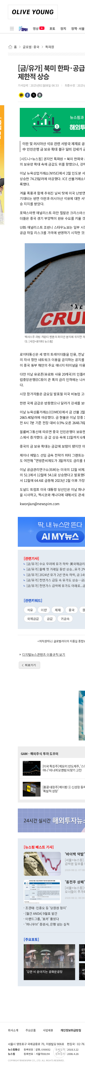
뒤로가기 (30, 665)
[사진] (42, 863)
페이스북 (27, 95)
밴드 (39, 95)
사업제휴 (48, 1030)
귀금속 (65, 618)
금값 (50, 618)
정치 (63, 28)
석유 (30, 609)
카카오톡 (21, 95)
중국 (72, 609)
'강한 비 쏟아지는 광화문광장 (44, 971)
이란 (44, 609)
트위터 (33, 95)
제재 (58, 609)
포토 (52, 28)
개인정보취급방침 (70, 1030)
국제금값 (33, 618)
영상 (36, 28)
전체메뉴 (12, 28)
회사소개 (13, 1030)
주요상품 (31, 1030)
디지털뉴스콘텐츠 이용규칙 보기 (43, 654)
